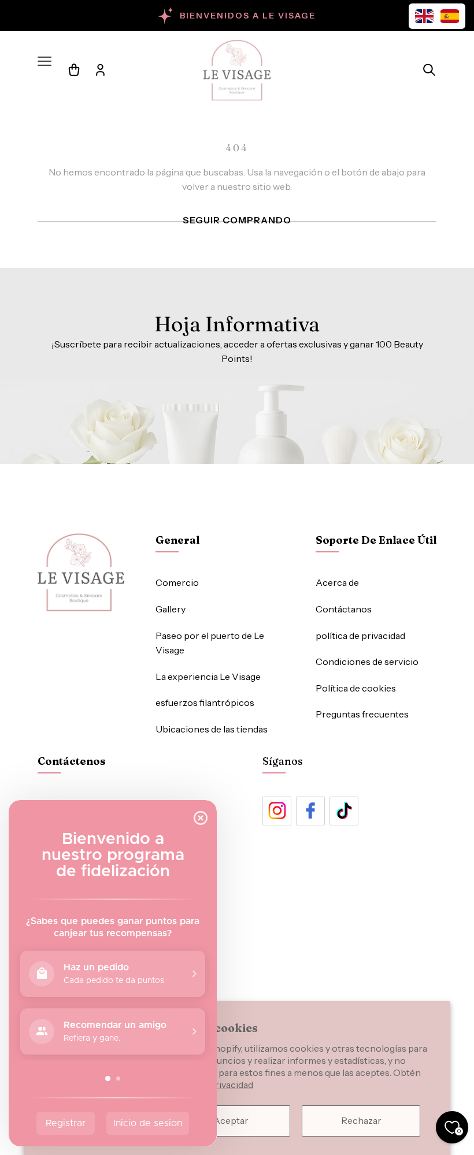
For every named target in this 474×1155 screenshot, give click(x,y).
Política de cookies (356, 688)
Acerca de (337, 582)
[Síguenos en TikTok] (343, 811)
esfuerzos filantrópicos (204, 702)
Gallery (170, 609)
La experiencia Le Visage (208, 676)
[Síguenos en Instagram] (276, 811)
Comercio (177, 582)
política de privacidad (360, 635)
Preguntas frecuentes (362, 714)
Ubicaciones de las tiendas (211, 729)
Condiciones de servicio (367, 661)
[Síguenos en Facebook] (310, 811)
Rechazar (361, 1120)
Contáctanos (344, 609)
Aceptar (231, 1120)
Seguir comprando (237, 220)
